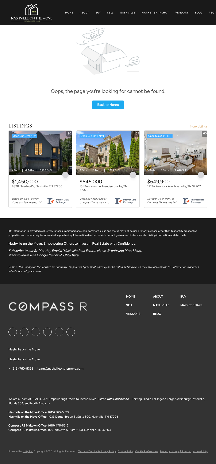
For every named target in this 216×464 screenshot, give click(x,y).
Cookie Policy (125, 451)
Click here (70, 255)
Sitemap (186, 451)
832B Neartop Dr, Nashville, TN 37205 (37, 186)
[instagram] (59, 332)
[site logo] (52, 308)
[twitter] (36, 332)
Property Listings (170, 451)
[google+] (70, 332)
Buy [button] (98, 12)
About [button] (84, 12)
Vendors (182, 12)
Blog (198, 12)
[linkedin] (24, 332)
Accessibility (200, 451)
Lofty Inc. (28, 451)
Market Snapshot (155, 12)
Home (69, 12)
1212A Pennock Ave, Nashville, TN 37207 (174, 186)
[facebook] (12, 332)
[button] (32, 12)
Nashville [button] (127, 12)
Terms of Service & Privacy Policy (97, 451)
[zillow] (47, 332)
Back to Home (108, 105)
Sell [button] (110, 12)
